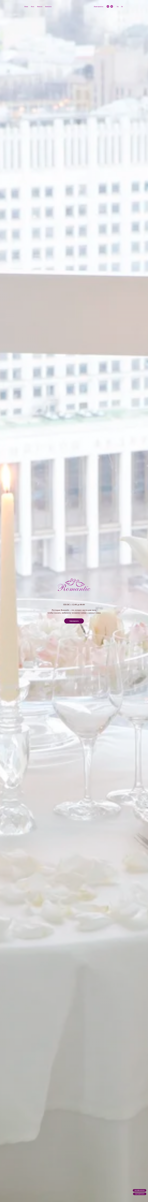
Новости (39, 6)
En (118, 6)
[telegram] (111, 6)
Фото (32, 6)
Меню (26, 6)
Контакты (48, 6)
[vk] (108, 6)
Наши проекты (98, 6)
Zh (122, 6)
